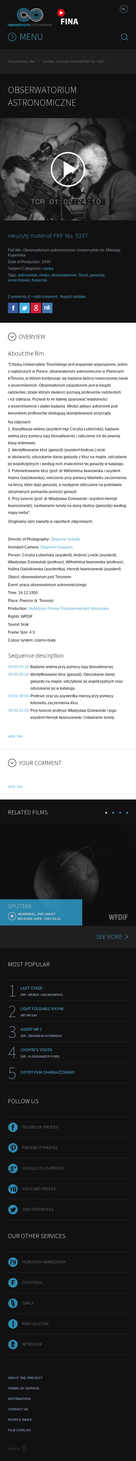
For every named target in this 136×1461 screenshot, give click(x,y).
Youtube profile (39, 1189)
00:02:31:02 (18, 710)
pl (124, 9)
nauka (48, 268)
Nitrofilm (31, 1344)
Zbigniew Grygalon (56, 547)
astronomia (27, 275)
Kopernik (39, 280)
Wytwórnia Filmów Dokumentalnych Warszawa (68, 608)
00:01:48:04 (18, 696)
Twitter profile (38, 1209)
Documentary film (21, 61)
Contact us (18, 1409)
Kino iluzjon (35, 1323)
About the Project (25, 1378)
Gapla (28, 1303)
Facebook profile (40, 1127)
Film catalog (19, 1430)
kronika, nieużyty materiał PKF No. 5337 (74, 61)
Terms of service (24, 1388)
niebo (44, 275)
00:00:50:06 (18, 674)
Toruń (83, 275)
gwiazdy (97, 275)
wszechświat (19, 280)
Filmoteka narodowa (43, 1262)
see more (109, 936)
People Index (20, 1419)
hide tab (15, 736)
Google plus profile (43, 1168)
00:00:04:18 (18, 667)
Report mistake (73, 296)
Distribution (19, 1399)
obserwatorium (64, 275)
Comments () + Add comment (33, 296)
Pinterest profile (40, 1147)
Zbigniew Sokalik (65, 539)
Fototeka (32, 1282)
